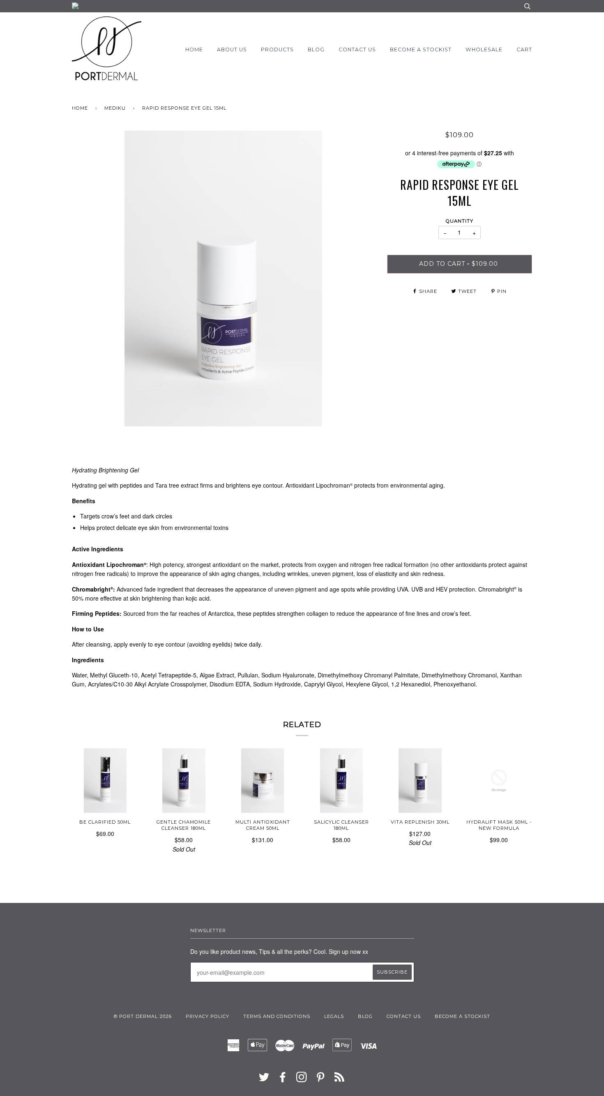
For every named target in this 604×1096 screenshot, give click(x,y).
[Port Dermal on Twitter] (264, 1079)
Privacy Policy (207, 1016)
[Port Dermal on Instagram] (301, 1079)
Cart (524, 49)
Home (194, 49)
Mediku (115, 108)
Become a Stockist (421, 49)
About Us (232, 49)
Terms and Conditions (276, 1016)
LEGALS (334, 1016)
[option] (223, 278)
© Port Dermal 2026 (143, 1016)
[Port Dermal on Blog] (339, 1079)
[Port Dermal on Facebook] (282, 1079)
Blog (316, 49)
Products (277, 49)
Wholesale (484, 49)
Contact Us (357, 49)
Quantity (459, 221)
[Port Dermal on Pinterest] (320, 1079)
